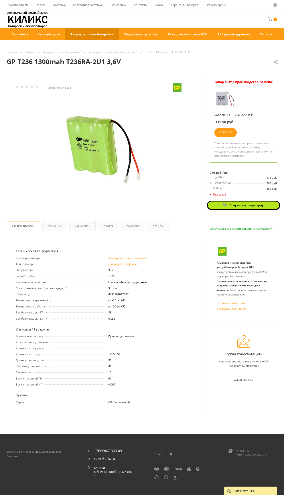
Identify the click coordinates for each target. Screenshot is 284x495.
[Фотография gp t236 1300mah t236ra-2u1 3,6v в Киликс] (104, 149)
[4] (32, 87)
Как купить (82, 226)
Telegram (170, 454)
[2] (22, 87)
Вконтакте (159, 454)
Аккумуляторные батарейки (127, 258)
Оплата (108, 226)
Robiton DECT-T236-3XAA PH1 (234, 115)
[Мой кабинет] (275, 6)
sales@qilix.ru (104, 459)
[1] (17, 87)
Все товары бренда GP (231, 309)
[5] (37, 87)
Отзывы (158, 226)
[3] (27, 87)
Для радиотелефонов (122, 264)
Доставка (133, 226)
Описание (55, 226)
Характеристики (23, 226)
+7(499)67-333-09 (108, 450)
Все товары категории (231, 303)
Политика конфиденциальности (251, 453)
